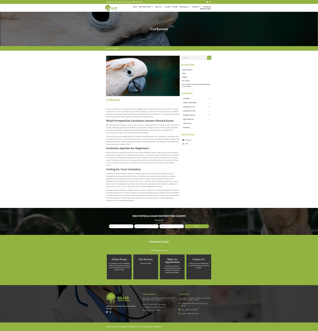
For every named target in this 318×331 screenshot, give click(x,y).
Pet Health (186, 98)
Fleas (184, 73)
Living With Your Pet (189, 111)
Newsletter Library (189, 115)
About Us (158, 7)
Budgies (184, 77)
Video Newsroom (188, 119)
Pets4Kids (186, 127)
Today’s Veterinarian (190, 103)
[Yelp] (210, 2)
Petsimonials (183, 7)
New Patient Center (145, 7)
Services (167, 7)
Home (135, 7)
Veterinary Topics (205, 9)
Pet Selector (207, 7)
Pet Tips (174, 7)
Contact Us (195, 7)
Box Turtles (185, 81)
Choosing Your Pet (189, 107)
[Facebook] (207, 2)
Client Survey (187, 123)
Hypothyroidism (187, 70)
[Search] (209, 58)
